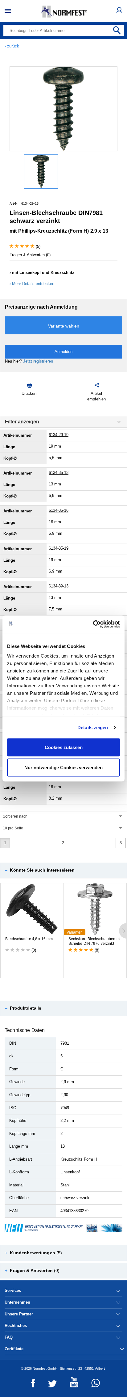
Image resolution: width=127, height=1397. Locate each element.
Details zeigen (92, 727)
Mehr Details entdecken (33, 283)
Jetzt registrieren (38, 361)
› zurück (12, 46)
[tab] (63, 870)
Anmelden (63, 351)
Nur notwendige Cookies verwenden (63, 767)
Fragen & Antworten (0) (30, 254)
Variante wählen (63, 326)
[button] (63, 870)
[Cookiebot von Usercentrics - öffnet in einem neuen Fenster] (93, 624)
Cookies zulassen (64, 747)
